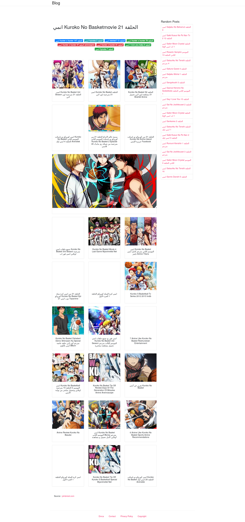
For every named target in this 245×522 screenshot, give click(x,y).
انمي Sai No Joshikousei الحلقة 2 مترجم (176, 106)
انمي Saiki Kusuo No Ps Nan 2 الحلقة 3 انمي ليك (175, 136)
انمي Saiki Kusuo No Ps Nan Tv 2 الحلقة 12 (176, 37)
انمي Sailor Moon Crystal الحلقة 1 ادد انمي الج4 (176, 114)
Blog (56, 2)
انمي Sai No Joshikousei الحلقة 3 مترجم (176, 153)
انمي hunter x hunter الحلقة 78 (140, 40)
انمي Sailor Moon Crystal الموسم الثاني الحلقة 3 (176, 161)
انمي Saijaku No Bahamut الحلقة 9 (176, 28)
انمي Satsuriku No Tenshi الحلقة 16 (176, 170)
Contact (112, 516)
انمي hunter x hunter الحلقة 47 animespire (76, 44)
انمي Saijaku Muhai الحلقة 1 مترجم (174, 75)
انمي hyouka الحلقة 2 (94, 40)
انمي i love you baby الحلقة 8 (138, 44)
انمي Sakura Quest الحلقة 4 (174, 68)
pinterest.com (68, 496)
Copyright (142, 516)
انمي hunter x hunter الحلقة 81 (110, 44)
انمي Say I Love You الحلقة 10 (175, 99)
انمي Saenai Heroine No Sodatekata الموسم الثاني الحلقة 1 (176, 90)
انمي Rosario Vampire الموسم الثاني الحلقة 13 (175, 53)
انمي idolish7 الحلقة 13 (115, 40)
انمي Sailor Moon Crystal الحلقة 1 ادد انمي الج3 (176, 45)
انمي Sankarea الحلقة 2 (172, 121)
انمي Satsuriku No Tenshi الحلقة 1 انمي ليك (176, 128)
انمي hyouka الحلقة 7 (104, 49)
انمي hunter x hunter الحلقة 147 (69, 40)
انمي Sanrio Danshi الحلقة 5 (174, 176)
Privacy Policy (127, 516)
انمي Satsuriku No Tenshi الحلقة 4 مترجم (176, 62)
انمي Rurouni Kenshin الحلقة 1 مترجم (175, 145)
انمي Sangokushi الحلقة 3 (173, 82)
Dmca (101, 516)
